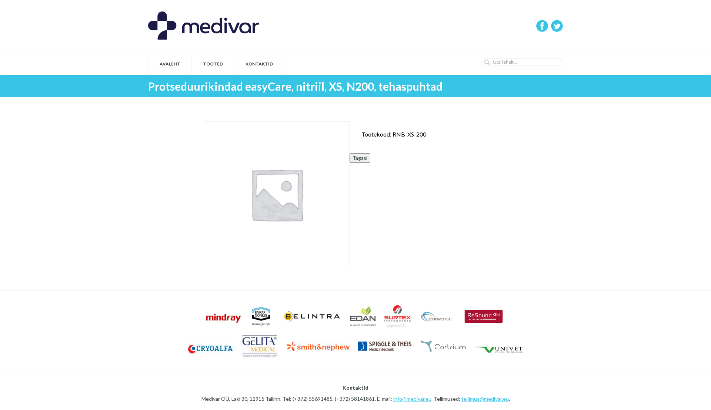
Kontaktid (259, 64)
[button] (487, 62)
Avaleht (170, 64)
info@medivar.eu (412, 399)
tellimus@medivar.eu (485, 399)
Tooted (213, 64)
